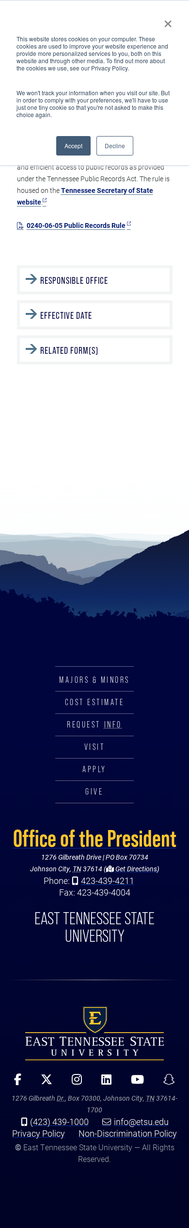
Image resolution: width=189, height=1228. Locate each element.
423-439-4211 (107, 880)
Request (94, 724)
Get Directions (135, 868)
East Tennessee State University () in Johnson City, (94, 1032)
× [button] (167, 20)
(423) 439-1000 (59, 1121)
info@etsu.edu (141, 1121)
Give (94, 791)
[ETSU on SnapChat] (165, 1082)
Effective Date (66, 315)
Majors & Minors (94, 680)
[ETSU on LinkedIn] (103, 1082)
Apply (94, 769)
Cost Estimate (95, 702)
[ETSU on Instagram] (73, 1082)
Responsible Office (75, 280)
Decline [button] (115, 145)
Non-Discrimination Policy (128, 1133)
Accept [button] (73, 145)
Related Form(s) (69, 350)
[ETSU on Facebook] (14, 1082)
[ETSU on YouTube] (134, 1082)
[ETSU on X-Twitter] (43, 1082)
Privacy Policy (38, 1133)
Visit (94, 747)
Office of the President (94, 838)
